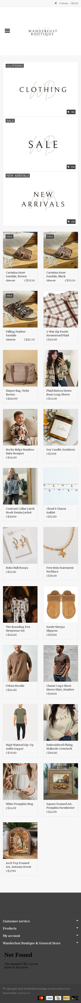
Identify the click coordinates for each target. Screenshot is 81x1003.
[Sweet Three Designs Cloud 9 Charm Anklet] (60, 486)
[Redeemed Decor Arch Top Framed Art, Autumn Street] (20, 840)
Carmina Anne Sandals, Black (56, 274)
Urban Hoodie (15, 685)
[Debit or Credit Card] (74, 997)
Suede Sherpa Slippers (55, 628)
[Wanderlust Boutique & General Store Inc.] (48, 31)
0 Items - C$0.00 (68, 3)
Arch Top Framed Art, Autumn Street (18, 865)
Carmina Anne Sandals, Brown (16, 274)
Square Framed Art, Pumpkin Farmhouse (60, 805)
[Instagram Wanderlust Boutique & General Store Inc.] (44, 904)
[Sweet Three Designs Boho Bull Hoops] (20, 545)
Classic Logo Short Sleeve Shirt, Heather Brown (60, 687)
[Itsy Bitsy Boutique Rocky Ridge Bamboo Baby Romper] (20, 427)
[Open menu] (7, 30)
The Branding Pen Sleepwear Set (18, 628)
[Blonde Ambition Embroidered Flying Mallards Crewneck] (60, 722)
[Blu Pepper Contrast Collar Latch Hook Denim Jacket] (20, 486)
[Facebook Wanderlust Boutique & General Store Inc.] (37, 904)
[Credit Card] (57, 997)
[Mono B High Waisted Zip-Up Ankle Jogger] (20, 722)
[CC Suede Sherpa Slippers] (60, 604)
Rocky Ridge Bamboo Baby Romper (20, 451)
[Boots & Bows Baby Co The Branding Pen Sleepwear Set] (20, 604)
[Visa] (49, 997)
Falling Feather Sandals (16, 333)
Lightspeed (23, 993)
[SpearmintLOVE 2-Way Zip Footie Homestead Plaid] (60, 309)
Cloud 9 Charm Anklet (56, 510)
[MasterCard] (40, 997)
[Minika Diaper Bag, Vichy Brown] (20, 368)
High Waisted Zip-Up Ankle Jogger (20, 746)
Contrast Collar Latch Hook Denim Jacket (20, 510)
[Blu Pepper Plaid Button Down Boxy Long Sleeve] (60, 368)
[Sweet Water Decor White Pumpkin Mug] (20, 781)
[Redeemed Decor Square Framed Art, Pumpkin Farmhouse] (60, 781)
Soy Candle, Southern (60, 449)
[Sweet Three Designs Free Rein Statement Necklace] (60, 545)
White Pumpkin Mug (19, 804)
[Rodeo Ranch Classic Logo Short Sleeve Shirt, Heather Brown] (60, 663)
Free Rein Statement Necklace (60, 569)
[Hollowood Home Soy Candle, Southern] (60, 427)
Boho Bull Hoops (17, 567)
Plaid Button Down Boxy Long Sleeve (58, 392)
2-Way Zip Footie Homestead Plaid (57, 333)
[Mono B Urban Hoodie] (20, 663)
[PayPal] (66, 997)
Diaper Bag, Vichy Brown (17, 392)
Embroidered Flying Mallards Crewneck (59, 746)
